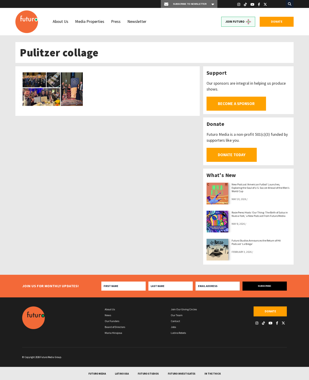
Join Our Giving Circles (184, 309)
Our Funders (112, 321)
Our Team (177, 315)
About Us (60, 21)
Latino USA (122, 373)
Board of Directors (115, 327)
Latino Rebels (178, 333)
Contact (175, 321)
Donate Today (231, 154)
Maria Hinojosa (113, 333)
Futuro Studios (148, 373)
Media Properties (89, 21)
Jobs (173, 327)
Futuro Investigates (181, 373)
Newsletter (136, 21)
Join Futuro (235, 22)
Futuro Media (97, 373)
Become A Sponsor (236, 103)
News (108, 315)
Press (116, 21)
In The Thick (212, 373)
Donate (276, 22)
